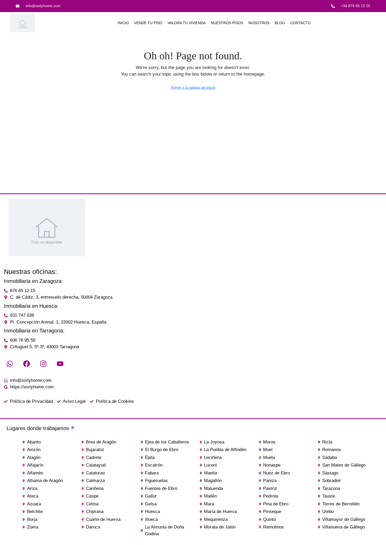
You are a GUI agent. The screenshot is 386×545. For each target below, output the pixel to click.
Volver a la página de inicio (193, 87)
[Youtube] (60, 363)
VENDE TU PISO (148, 23)
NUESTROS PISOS (227, 23)
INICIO (123, 23)
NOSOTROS (258, 23)
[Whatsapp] (9, 363)
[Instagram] (43, 363)
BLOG (280, 23)
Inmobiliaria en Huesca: (31, 306)
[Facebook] (26, 363)
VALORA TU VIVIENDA (187, 23)
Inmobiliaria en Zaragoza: (33, 281)
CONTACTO (300, 23)
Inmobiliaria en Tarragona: (34, 331)
